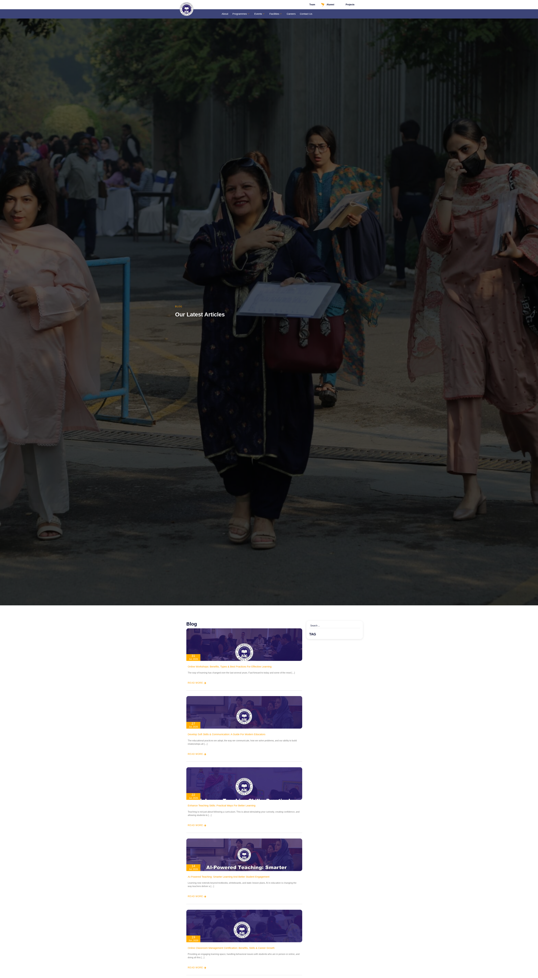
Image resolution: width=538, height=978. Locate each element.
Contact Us (306, 13)
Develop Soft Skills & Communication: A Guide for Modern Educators (226, 734)
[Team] (305, 4)
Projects (350, 4)
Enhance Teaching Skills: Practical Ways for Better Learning (221, 805)
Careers (291, 13)
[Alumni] (322, 4)
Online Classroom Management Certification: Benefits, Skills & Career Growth (231, 948)
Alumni (330, 4)
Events (258, 13)
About (225, 13)
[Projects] (341, 4)
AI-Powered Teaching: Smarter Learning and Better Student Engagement (228, 876)
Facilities (274, 13)
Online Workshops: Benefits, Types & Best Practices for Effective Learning (230, 666)
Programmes (239, 13)
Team (312, 4)
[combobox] (334, 626)
